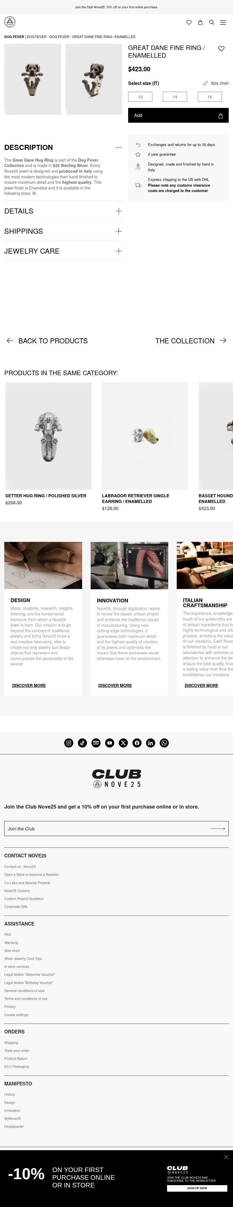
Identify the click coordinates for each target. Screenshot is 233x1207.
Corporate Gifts (16, 906)
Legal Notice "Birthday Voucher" (28, 982)
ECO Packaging (16, 1066)
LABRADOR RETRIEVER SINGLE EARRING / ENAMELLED (135, 498)
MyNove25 (12, 1118)
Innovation (12, 1110)
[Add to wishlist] (221, 48)
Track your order (16, 1050)
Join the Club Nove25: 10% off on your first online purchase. (116, 7)
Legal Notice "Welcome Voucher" (29, 974)
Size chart (12, 950)
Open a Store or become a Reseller (31, 874)
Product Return (16, 1058)
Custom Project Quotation (24, 898)
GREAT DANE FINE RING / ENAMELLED (104, 36)
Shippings (23, 230)
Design (9, 1102)
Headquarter (14, 1126)
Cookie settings (16, 1014)
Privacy (10, 1006)
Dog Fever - (38, 36)
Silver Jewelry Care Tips (23, 958)
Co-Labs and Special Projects (27, 882)
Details (19, 210)
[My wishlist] (189, 22)
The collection (185, 340)
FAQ (7, 934)
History (9, 1094)
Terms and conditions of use (25, 998)
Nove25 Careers (17, 890)
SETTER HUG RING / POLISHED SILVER (45, 495)
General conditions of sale (24, 990)
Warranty (11, 942)
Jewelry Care (32, 250)
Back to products (53, 340)
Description (28, 147)
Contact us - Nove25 (20, 866)
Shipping (11, 1042)
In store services (16, 966)
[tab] (63, 147)
